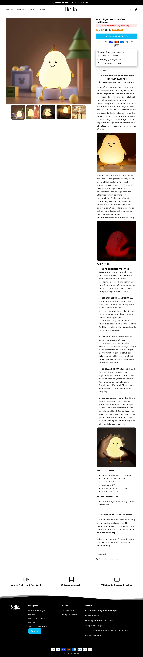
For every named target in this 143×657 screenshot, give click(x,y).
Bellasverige (74, 654)
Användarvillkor (69, 610)
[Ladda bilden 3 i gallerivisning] (48, 112)
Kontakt (31, 614)
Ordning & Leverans (36, 618)
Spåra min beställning (37, 626)
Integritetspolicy (69, 614)
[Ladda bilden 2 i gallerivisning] (33, 112)
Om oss (31, 622)
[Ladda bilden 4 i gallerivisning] (64, 112)
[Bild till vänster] (8, 112)
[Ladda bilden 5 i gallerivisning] (79, 112)
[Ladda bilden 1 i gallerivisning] (18, 112)
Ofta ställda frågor (36, 610)
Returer (35, 631)
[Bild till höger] (88, 112)
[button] (131, 9)
